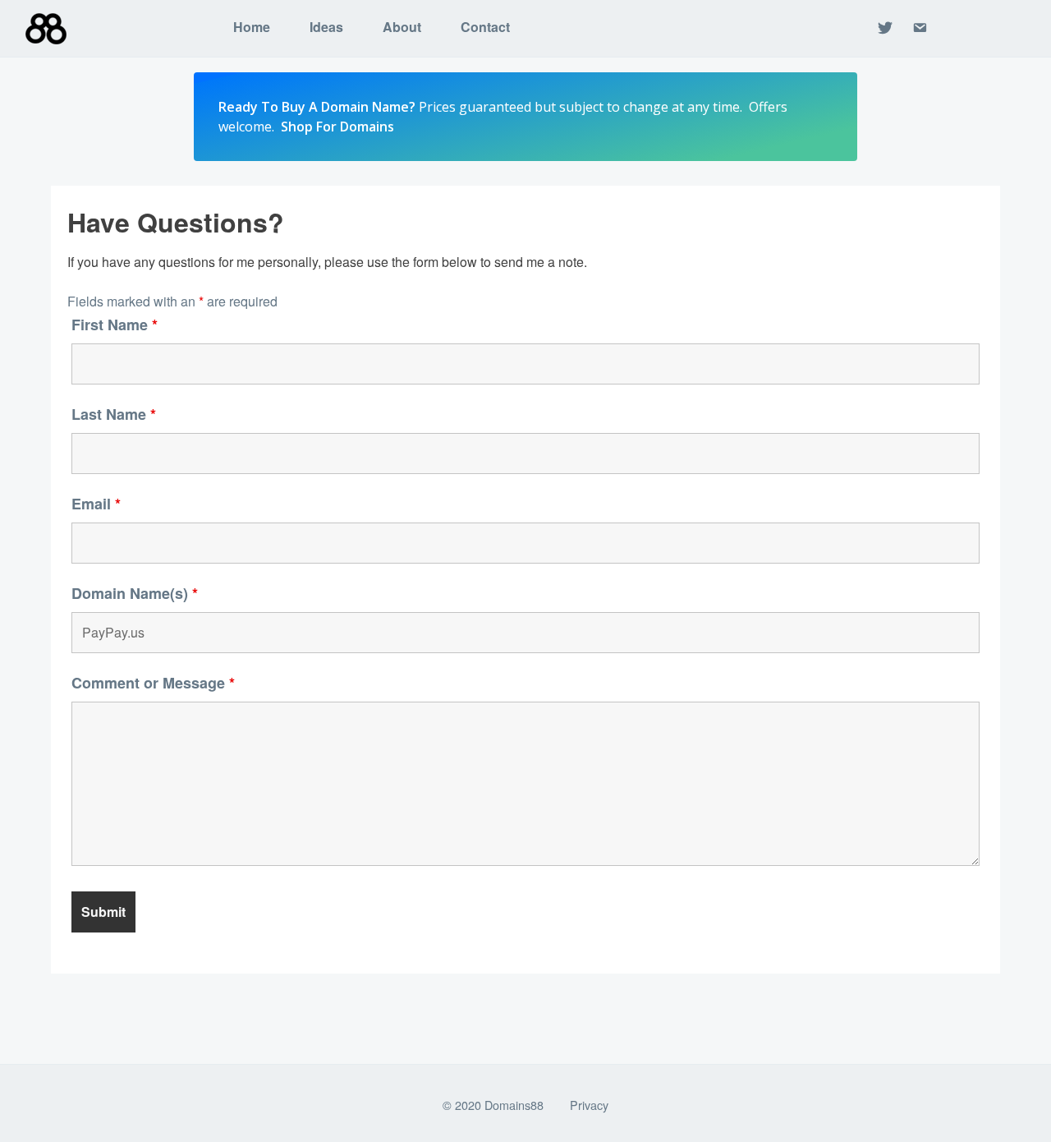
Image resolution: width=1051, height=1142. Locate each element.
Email (96, 503)
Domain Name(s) (134, 593)
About (402, 26)
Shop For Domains (337, 126)
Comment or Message (153, 682)
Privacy (589, 1104)
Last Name (113, 414)
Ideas (326, 26)
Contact (485, 26)
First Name (114, 324)
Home (251, 26)
